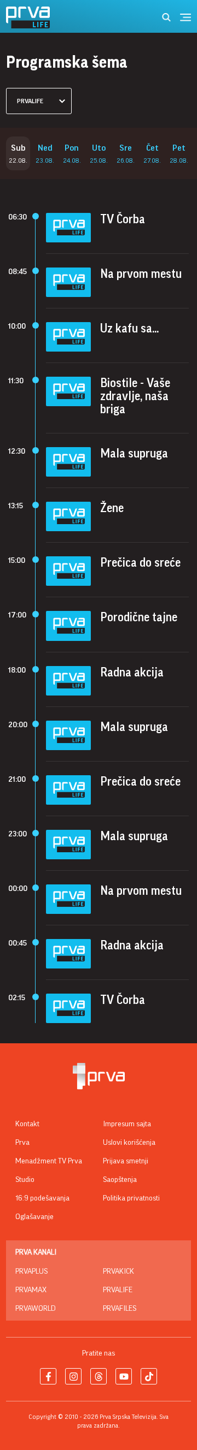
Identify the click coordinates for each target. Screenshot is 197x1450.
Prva (22, 1142)
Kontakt (27, 1124)
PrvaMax (31, 1290)
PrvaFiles (119, 1308)
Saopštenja (120, 1180)
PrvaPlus (31, 1271)
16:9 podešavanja (42, 1198)
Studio (24, 1180)
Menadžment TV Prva (48, 1161)
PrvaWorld (35, 1308)
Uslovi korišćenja (129, 1142)
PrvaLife (117, 1290)
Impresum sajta (127, 1124)
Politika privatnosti (131, 1198)
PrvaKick (118, 1271)
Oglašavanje (34, 1217)
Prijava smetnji (125, 1161)
